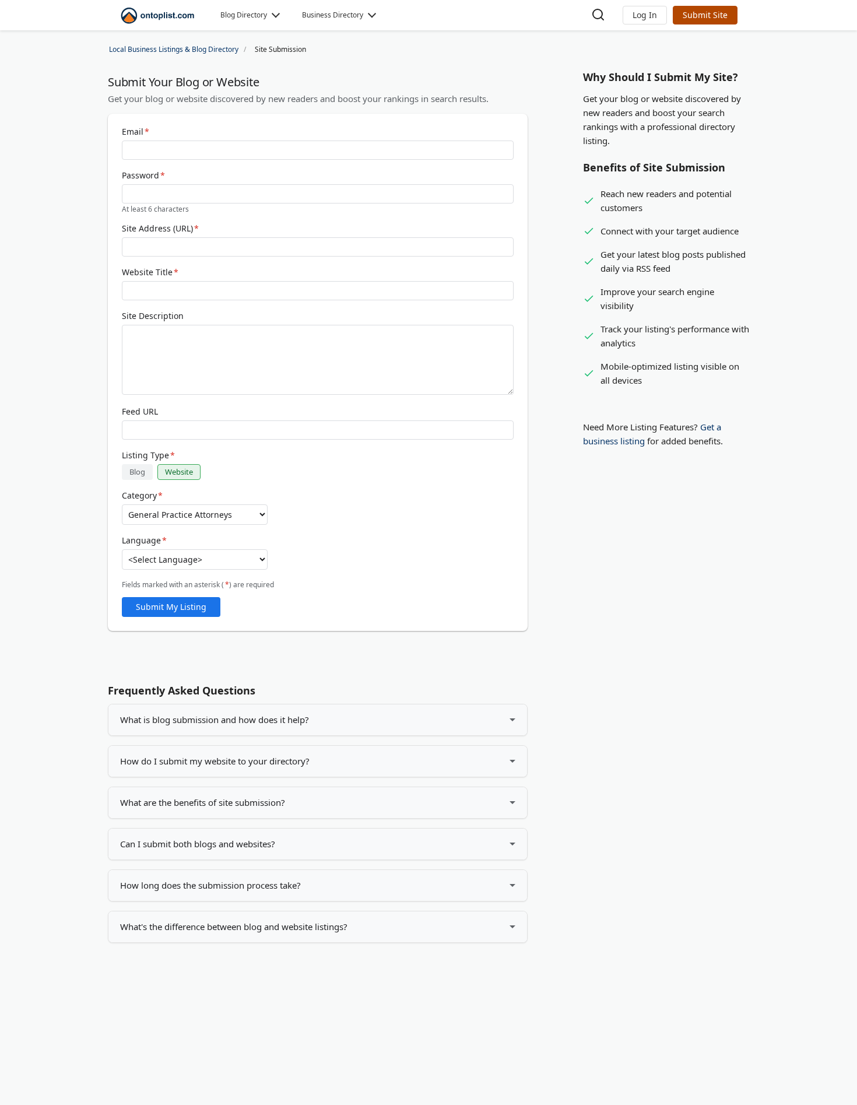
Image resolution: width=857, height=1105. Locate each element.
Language (144, 540)
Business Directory (332, 15)
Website (179, 471)
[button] (645, 15)
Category (142, 496)
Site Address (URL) (160, 228)
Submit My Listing (171, 606)
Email (135, 132)
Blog (137, 471)
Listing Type (148, 455)
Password (143, 175)
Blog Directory (243, 15)
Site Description (153, 316)
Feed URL (140, 412)
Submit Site (705, 14)
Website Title (150, 272)
